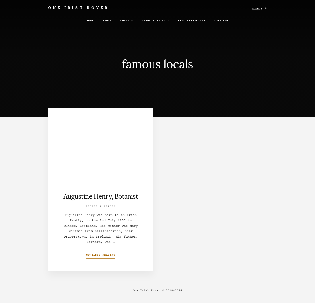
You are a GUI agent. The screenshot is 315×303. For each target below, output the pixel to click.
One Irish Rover (78, 7)
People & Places (101, 206)
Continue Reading (100, 256)
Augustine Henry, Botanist (100, 196)
